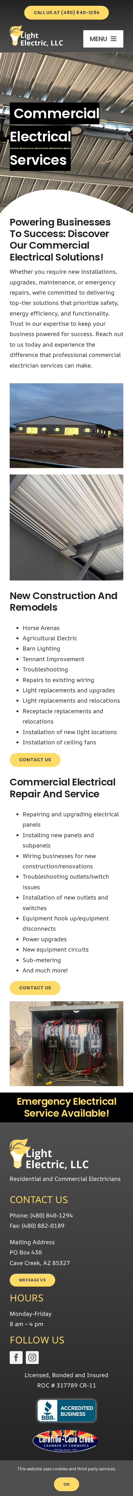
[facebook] (16, 1357)
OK (66, 1484)
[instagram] (32, 1357)
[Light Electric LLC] (37, 28)
